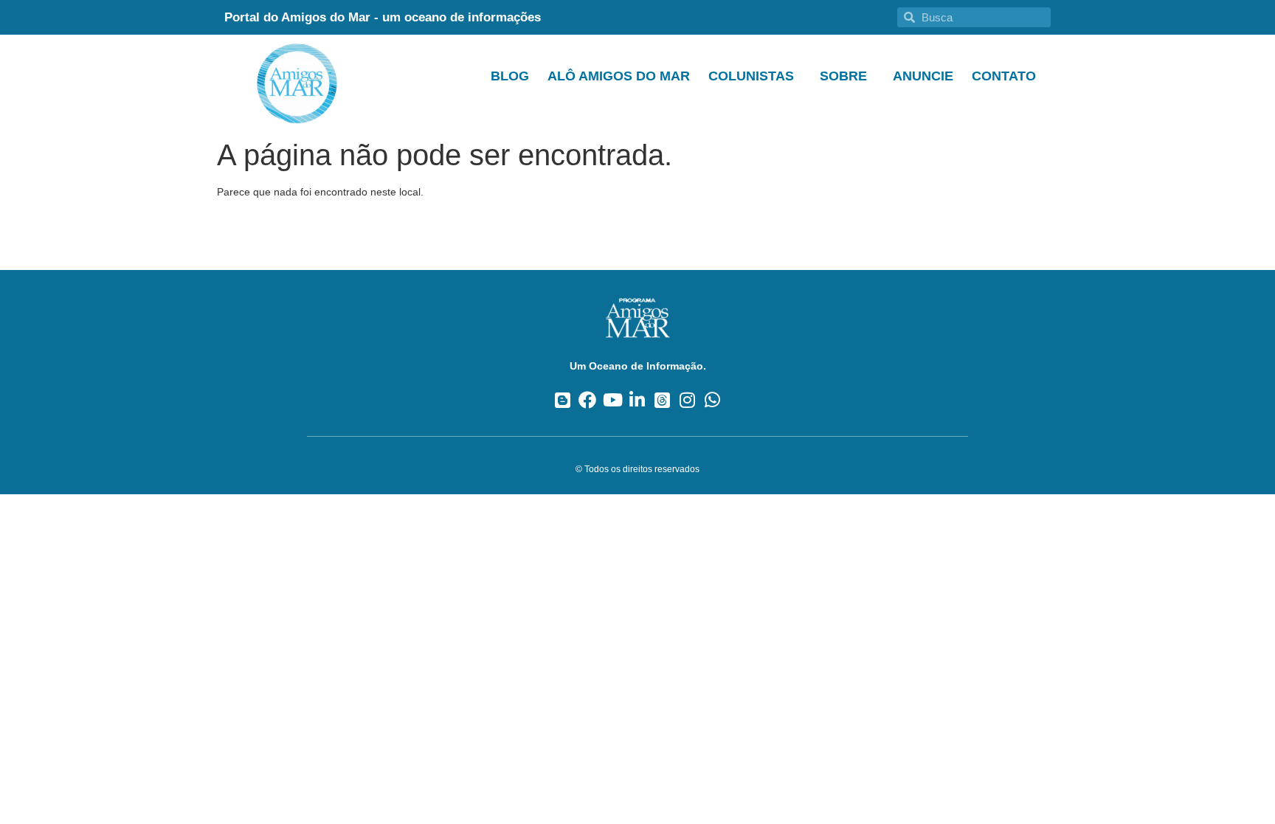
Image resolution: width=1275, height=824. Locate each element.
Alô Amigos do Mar (618, 76)
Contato (1004, 76)
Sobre (843, 76)
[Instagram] (687, 399)
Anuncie (923, 76)
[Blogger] (562, 399)
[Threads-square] (662, 399)
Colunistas (751, 76)
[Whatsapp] (712, 399)
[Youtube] (612, 399)
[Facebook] (587, 399)
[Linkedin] (638, 399)
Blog (510, 76)
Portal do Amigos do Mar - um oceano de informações (382, 17)
